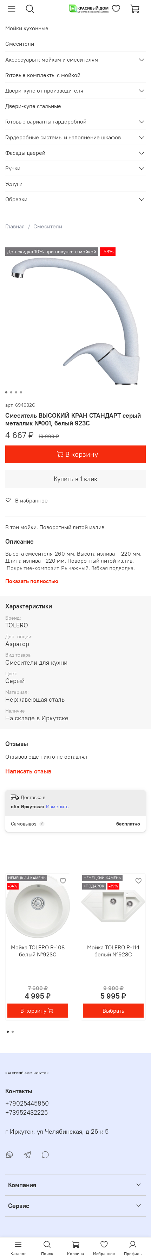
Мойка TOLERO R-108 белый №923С (38, 951)
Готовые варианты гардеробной (45, 121)
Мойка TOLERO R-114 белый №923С (113, 951)
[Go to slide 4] (21, 392)
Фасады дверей (25, 152)
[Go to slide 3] (16, 392)
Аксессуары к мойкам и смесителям (51, 59)
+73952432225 (26, 1112)
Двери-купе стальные (33, 105)
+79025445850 (27, 1103)
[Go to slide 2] (11, 392)
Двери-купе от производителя (44, 90)
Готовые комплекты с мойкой (42, 74)
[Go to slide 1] (6, 392)
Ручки (12, 168)
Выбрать (113, 1010)
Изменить (57, 806)
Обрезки (16, 199)
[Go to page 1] (8, 1032)
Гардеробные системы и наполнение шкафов (63, 137)
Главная (15, 226)
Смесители (47, 226)
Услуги (13, 183)
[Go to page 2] (13, 1032)
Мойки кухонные (26, 28)
